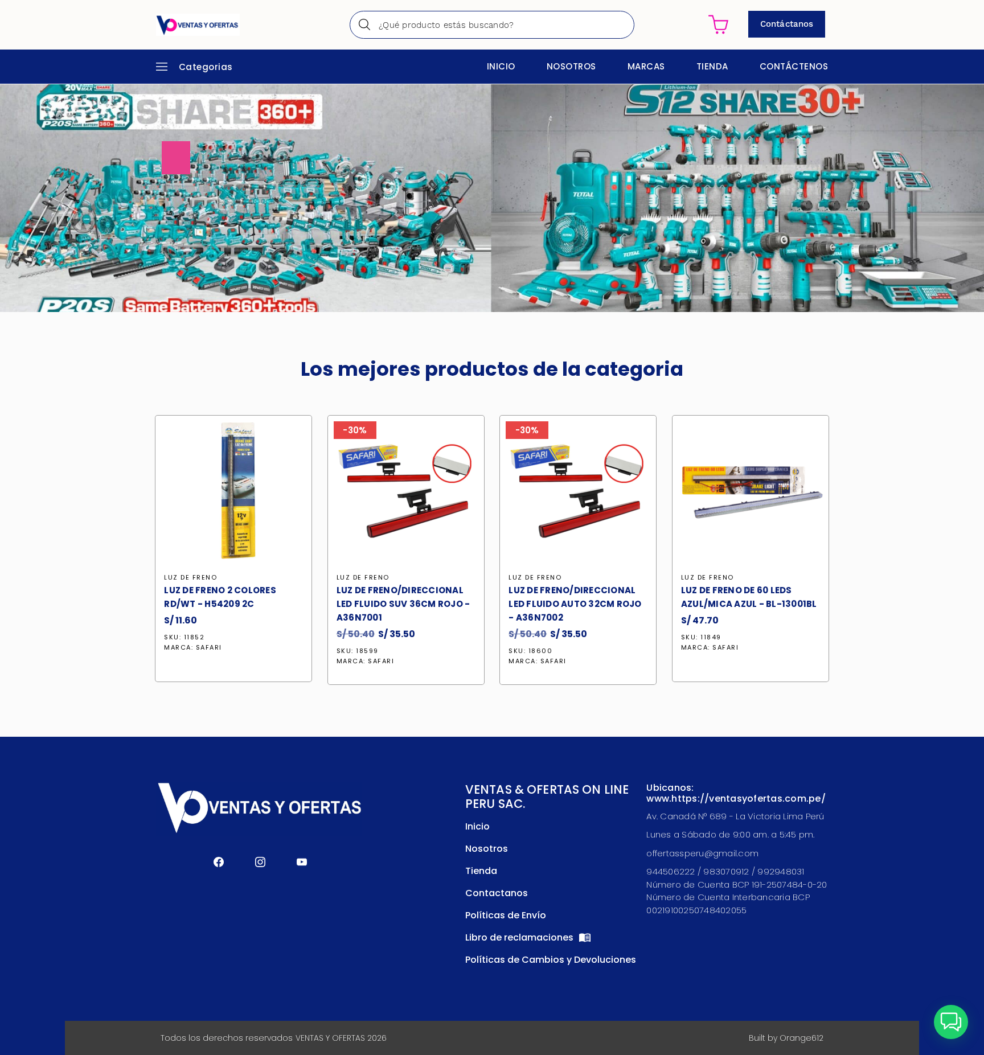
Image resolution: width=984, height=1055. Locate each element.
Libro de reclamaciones (520, 937)
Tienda (712, 66)
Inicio (501, 66)
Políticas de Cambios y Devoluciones (550, 959)
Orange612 (801, 1038)
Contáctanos (786, 24)
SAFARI (209, 647)
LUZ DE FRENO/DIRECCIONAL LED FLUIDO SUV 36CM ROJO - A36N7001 (403, 603)
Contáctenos (794, 66)
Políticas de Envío (505, 915)
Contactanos (496, 893)
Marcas (646, 66)
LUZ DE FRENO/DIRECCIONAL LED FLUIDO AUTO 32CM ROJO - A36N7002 (575, 603)
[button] (951, 1022)
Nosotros (571, 66)
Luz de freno (190, 577)
